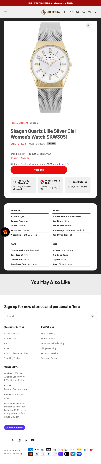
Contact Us (10, 338)
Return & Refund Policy (52, 343)
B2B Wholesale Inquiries (16, 353)
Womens (23, 122)
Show (5, 232)
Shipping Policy (48, 348)
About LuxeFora (12, 333)
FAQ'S (7, 343)
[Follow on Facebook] (6, 440)
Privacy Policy (48, 333)
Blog (6, 348)
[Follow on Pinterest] (26, 440)
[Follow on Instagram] (19, 440)
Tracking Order (12, 358)
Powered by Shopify (13, 453)
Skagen (34, 122)
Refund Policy (48, 338)
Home (14, 122)
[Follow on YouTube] (33, 440)
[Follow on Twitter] (12, 440)
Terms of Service (49, 353)
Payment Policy (49, 358)
